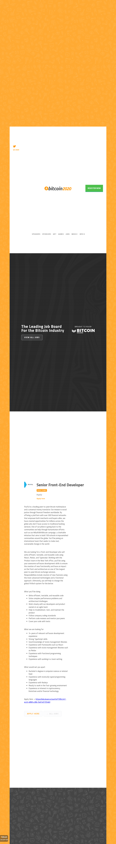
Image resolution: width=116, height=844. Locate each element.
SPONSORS (46, 234)
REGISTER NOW (94, 188)
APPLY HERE (33, 713)
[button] (75, 234)
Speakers (36, 234)
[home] (58, 188)
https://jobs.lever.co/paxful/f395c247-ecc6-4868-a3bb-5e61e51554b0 (45, 700)
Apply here (41, 498)
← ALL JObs (53, 713)
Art (54, 234)
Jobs (68, 234)
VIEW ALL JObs (32, 337)
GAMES (61, 234)
